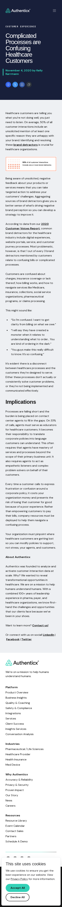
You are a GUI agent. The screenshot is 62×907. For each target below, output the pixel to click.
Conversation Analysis (20, 734)
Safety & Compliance (19, 708)
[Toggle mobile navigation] (54, 11)
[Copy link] (29, 84)
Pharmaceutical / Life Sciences (25, 749)
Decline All (18, 897)
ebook (15, 639)
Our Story (12, 795)
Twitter (26, 639)
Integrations (13, 713)
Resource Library (16, 820)
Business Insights (16, 697)
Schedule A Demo (17, 841)
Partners (11, 836)
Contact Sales (14, 831)
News (9, 800)
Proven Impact (15, 790)
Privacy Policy (19, 879)
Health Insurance (16, 759)
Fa (7, 639)
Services (11, 718)
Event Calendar (15, 826)
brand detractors (25, 145)
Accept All (18, 888)
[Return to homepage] (18, 10)
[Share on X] (15, 84)
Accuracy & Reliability (19, 779)
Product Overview (17, 692)
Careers (11, 805)
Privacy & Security (17, 785)
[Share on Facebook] (8, 84)
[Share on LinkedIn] (22, 84)
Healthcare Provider (18, 754)
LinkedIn (48, 635)
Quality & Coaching (18, 703)
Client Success (15, 724)
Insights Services (16, 729)
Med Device (13, 765)
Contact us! (40, 625)
